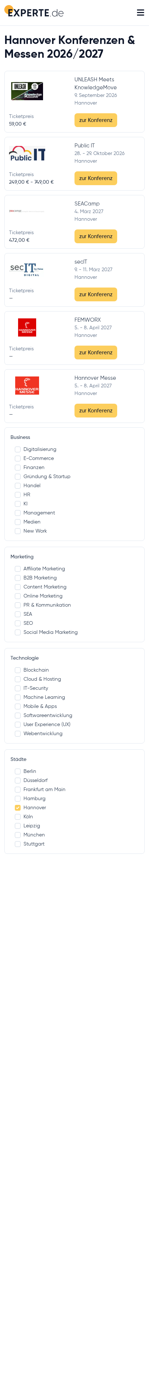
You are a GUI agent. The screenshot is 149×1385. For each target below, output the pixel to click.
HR (27, 494)
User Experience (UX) (47, 724)
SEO (28, 623)
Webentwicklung (43, 733)
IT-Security (36, 688)
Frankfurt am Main (44, 789)
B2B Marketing (40, 578)
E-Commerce (39, 458)
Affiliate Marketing (44, 568)
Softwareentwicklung (48, 715)
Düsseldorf (35, 780)
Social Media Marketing (51, 632)
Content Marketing (45, 587)
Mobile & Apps (40, 706)
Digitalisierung (40, 449)
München (34, 835)
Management (39, 513)
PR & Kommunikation (47, 605)
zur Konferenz (95, 120)
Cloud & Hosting (42, 679)
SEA (28, 614)
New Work (35, 531)
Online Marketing (43, 596)
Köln (28, 816)
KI (25, 503)
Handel (32, 485)
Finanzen (34, 467)
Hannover (35, 807)
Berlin (30, 771)
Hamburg (35, 798)
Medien (32, 522)
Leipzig (32, 825)
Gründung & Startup (47, 476)
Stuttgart (34, 844)
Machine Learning (44, 697)
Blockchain (36, 670)
